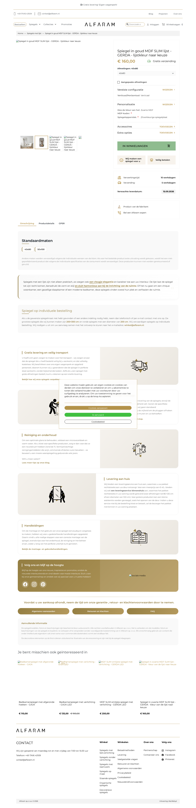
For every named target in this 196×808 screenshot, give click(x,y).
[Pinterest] (43, 584)
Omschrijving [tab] (27, 223)
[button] (153, 24)
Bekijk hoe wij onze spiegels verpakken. (41, 379)
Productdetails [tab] (46, 223)
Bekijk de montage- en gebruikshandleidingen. (45, 549)
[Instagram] (34, 584)
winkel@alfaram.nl (134, 325)
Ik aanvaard (98, 414)
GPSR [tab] (62, 223)
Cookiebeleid (98, 421)
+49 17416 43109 (33, 755)
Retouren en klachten (98, 611)
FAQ (153, 611)
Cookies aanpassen (98, 408)
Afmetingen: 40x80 (127, 68)
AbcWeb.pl (172, 801)
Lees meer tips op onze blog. (36, 463)
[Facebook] (25, 584)
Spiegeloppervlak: (127, 117)
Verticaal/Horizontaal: (129, 95)
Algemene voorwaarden (43, 611)
